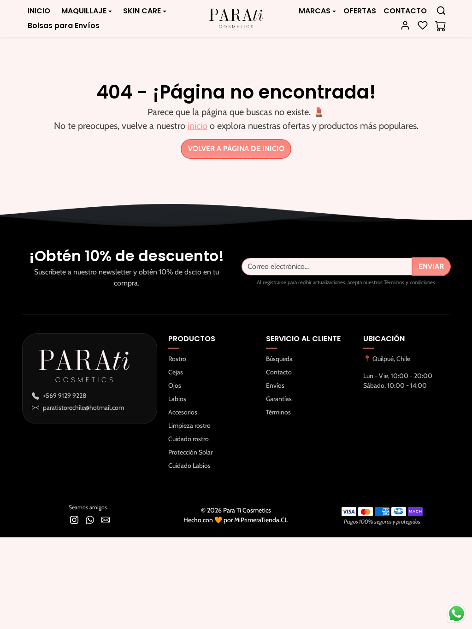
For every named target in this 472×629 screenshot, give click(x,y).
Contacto (279, 372)
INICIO (39, 11)
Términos (278, 412)
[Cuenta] (405, 25)
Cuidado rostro (188, 439)
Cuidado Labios (189, 465)
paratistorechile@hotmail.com (83, 407)
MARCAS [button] (314, 11)
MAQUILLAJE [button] (83, 11)
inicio (197, 125)
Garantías (279, 399)
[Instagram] (74, 519)
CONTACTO (405, 11)
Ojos (174, 385)
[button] (441, 10)
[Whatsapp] (90, 519)
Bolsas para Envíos (64, 25)
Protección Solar (190, 452)
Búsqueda (279, 359)
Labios (177, 399)
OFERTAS (359, 11)
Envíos (275, 385)
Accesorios (182, 412)
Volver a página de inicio (236, 148)
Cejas (175, 372)
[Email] (105, 519)
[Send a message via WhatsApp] (456, 613)
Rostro (177, 359)
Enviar (431, 266)
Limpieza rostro (189, 425)
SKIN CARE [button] (142, 11)
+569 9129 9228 (64, 395)
